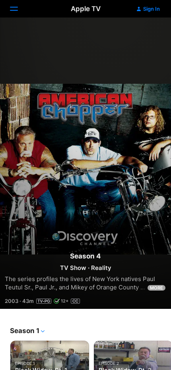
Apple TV (86, 9)
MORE (156, 288)
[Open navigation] (18, 8)
